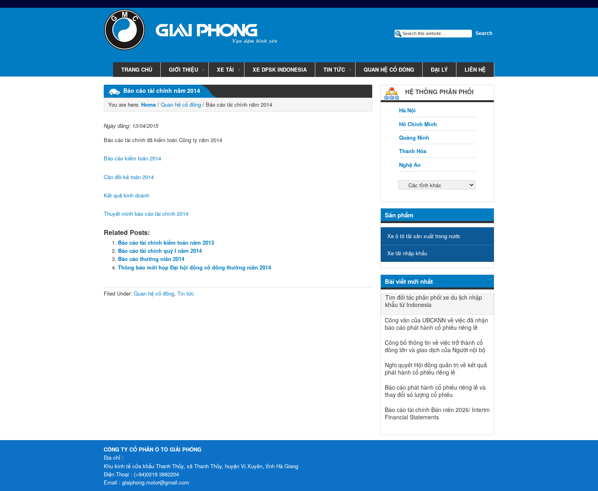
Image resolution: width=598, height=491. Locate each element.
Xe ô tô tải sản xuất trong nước (424, 236)
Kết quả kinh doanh (126, 195)
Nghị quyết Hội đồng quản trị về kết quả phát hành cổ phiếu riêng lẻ (436, 368)
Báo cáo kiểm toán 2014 (132, 158)
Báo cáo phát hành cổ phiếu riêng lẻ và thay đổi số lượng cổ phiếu (435, 391)
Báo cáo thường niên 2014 (151, 259)
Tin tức (330, 70)
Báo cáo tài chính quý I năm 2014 (160, 250)
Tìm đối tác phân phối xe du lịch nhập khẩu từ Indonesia (433, 301)
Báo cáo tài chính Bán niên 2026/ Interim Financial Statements (437, 413)
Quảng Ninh (414, 137)
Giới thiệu (179, 70)
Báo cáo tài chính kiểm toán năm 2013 (166, 242)
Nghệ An (410, 165)
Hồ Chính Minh (418, 124)
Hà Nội (407, 110)
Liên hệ (475, 69)
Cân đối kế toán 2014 (129, 177)
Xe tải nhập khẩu (407, 253)
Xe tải (221, 70)
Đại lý (439, 69)
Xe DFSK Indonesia (280, 69)
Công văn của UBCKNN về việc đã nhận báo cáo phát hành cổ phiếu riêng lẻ (436, 323)
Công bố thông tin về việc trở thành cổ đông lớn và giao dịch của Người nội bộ (435, 346)
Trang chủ (136, 69)
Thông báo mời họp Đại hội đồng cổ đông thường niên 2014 (194, 267)
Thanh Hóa (412, 151)
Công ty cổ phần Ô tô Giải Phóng (185, 31)
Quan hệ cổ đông (389, 69)
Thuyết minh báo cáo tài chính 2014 (146, 213)
